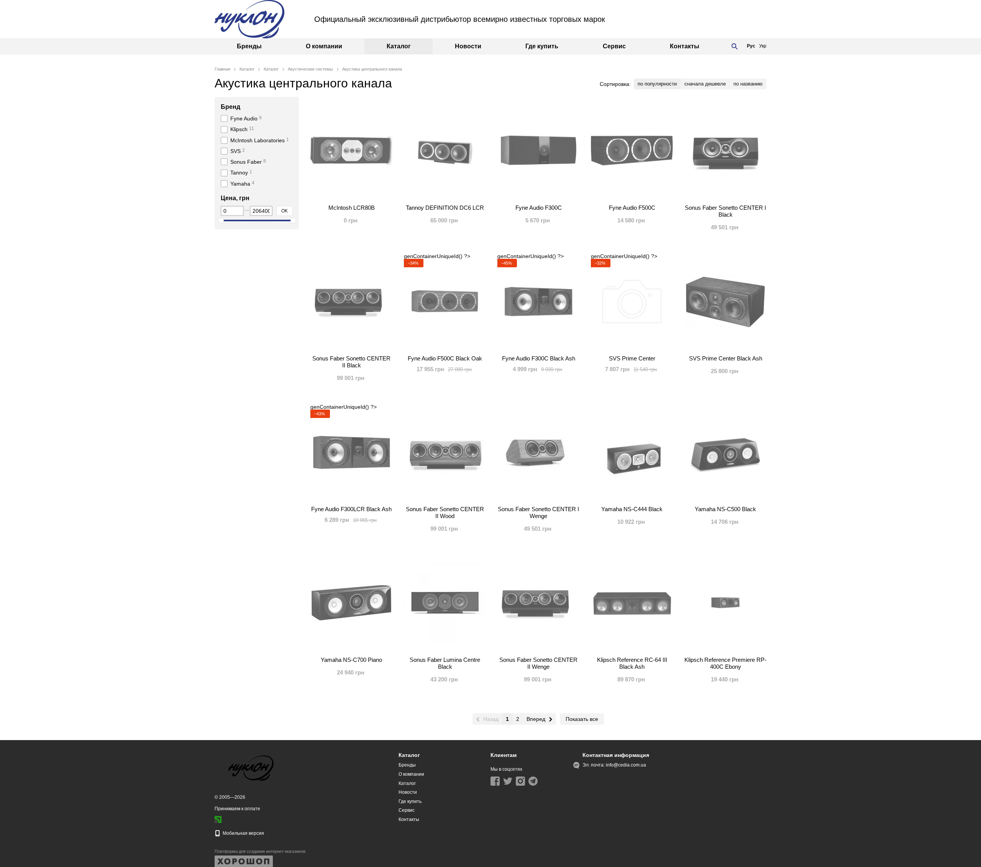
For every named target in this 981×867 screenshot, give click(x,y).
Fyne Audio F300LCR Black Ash (351, 509)
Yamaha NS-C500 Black (725, 509)
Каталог (399, 46)
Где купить (541, 46)
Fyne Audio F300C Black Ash (538, 358)
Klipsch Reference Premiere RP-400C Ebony (725, 663)
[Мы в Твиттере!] (507, 781)
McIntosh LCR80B (351, 207)
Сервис (614, 46)
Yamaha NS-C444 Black (632, 509)
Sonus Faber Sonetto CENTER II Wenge (538, 663)
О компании (324, 46)
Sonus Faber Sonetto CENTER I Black (725, 211)
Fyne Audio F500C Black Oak (445, 358)
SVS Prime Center (632, 358)
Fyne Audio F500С (632, 207)
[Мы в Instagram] (520, 781)
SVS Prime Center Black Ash (725, 358)
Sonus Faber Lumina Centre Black (445, 663)
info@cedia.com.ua (626, 765)
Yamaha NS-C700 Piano (351, 659)
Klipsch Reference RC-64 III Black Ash (632, 663)
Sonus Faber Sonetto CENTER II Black (351, 362)
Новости (468, 46)
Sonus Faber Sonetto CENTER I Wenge (538, 512)
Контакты (684, 46)
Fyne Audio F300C (538, 207)
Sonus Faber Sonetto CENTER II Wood (445, 512)
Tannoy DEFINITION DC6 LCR (445, 207)
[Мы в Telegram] (533, 781)
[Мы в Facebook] (495, 781)
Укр (762, 46)
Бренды (249, 46)
